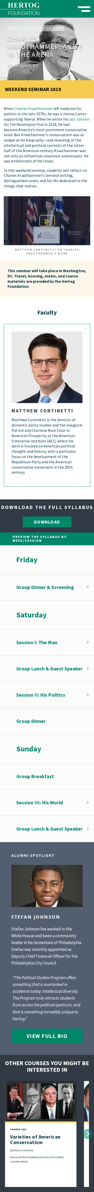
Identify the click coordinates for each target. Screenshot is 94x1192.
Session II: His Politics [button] (40, 695)
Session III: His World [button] (39, 802)
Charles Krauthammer (33, 108)
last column (79, 119)
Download (47, 522)
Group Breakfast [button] (35, 776)
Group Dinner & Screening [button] (45, 587)
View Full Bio (47, 1035)
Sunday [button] (28, 748)
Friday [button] (27, 559)
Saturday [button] (31, 614)
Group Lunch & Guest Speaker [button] (49, 668)
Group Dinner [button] (31, 721)
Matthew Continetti (21, 1150)
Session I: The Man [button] (36, 642)
